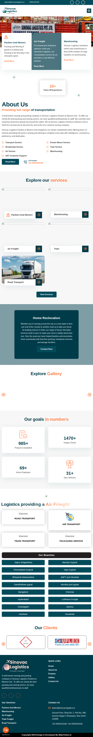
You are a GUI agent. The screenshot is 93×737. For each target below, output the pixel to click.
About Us (52, 670)
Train (55, 383)
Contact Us (53, 681)
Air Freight (7, 715)
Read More (9, 61)
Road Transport (9, 723)
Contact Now (46, 349)
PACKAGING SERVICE (71, 541)
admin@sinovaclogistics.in (14, 2)
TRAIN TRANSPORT (24, 541)
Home (51, 666)
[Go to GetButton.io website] (6, 734)
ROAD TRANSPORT (25, 518)
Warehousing (8, 711)
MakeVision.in (65, 735)
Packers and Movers (11, 708)
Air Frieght (17, 383)
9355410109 (34, 2)
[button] (89, 11)
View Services (46, 294)
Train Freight (7, 719)
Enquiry (52, 674)
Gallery (51, 677)
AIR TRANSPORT (71, 524)
